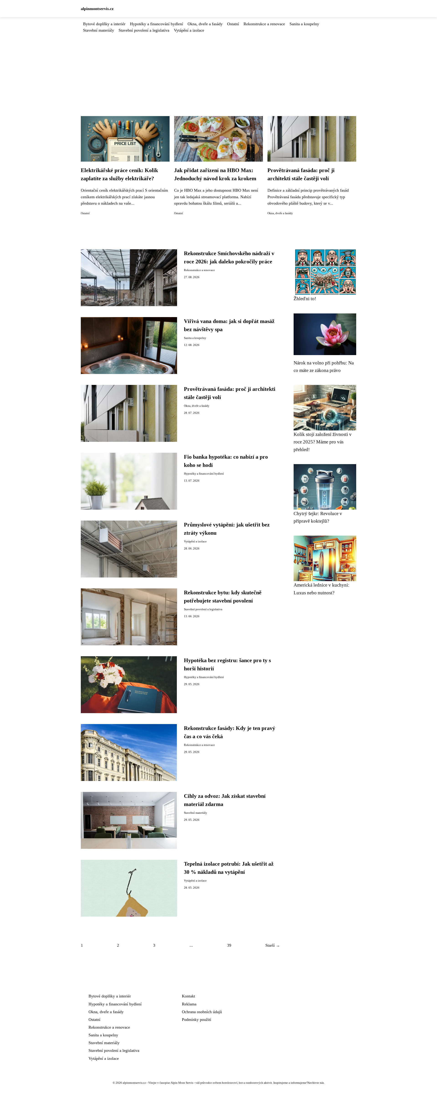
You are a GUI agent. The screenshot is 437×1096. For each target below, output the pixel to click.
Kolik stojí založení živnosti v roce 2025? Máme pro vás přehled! (323, 442)
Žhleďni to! (305, 298)
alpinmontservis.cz (97, 8)
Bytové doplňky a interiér (104, 24)
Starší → (272, 945)
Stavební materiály (98, 30)
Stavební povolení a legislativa (144, 30)
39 (229, 945)
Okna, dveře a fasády (205, 24)
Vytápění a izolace (189, 30)
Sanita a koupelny (304, 24)
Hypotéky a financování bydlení (156, 24)
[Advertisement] (218, 67)
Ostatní (233, 24)
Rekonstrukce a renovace (264, 24)
